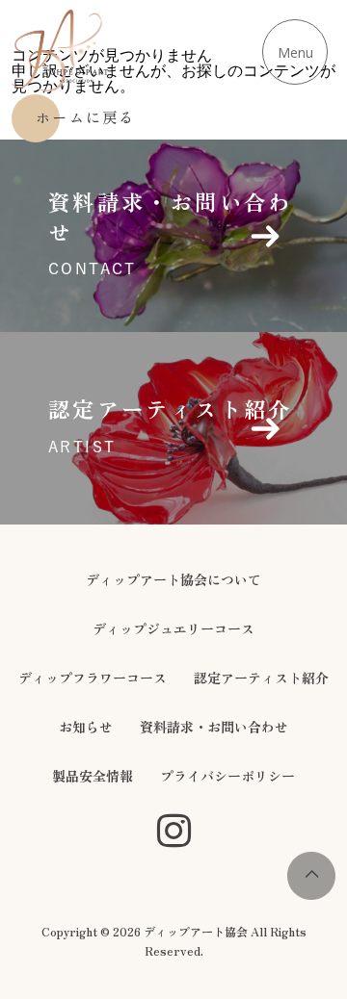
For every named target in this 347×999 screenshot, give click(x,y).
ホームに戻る (86, 116)
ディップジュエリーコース (173, 628)
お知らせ (86, 726)
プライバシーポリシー (227, 775)
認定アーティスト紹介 (261, 677)
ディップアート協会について (173, 579)
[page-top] (311, 894)
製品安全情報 (92, 775)
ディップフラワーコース (92, 677)
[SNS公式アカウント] (174, 832)
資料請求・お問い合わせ (214, 726)
